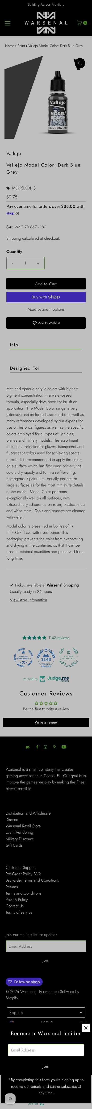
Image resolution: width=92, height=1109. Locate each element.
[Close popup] (86, 1028)
